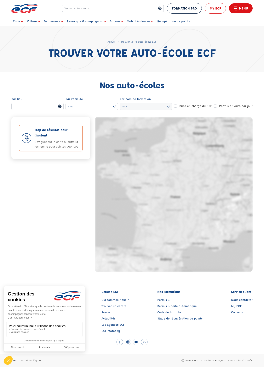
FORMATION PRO (184, 8)
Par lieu (16, 99)
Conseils (237, 312)
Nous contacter (242, 300)
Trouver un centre (113, 306)
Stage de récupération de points (180, 318)
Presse (106, 312)
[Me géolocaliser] (160, 8)
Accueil (111, 41)
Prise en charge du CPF (195, 106)
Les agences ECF (113, 324)
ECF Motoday (110, 331)
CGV (13, 360)
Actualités (108, 318)
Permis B (163, 300)
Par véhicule (74, 99)
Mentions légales (31, 360)
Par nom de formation (135, 99)
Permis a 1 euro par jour (236, 106)
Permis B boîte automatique (177, 306)
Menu (243, 8)
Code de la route (169, 312)
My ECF (215, 8)
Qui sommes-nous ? (115, 300)
